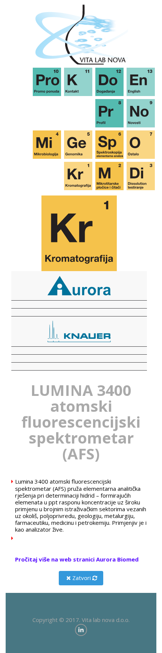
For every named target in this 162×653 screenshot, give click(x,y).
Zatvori (81, 578)
